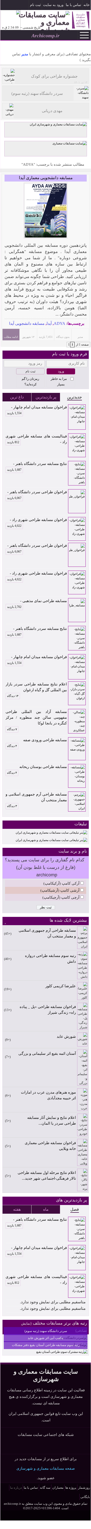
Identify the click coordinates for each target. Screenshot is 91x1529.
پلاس (64, 1446)
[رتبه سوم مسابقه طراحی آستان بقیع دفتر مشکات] (61, 1352)
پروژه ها (70, 1487)
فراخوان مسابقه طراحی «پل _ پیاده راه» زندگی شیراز (48, 1009)
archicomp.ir (12, 1503)
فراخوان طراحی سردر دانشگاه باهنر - (37, 492)
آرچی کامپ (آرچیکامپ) (60, 897)
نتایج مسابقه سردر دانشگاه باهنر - (37, 464)
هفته (17, 1209)
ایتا (55, 1446)
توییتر (45, 1446)
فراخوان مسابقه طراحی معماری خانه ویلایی (50, 1146)
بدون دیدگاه (63, 336)
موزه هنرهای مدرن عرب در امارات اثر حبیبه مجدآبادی (48, 1095)
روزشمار (84, 1487)
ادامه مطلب (11, 336)
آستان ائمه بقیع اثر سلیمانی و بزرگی (47, 1054)
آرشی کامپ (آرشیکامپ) (59, 890)
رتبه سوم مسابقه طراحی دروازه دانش (50, 958)
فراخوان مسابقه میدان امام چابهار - (37, 407)
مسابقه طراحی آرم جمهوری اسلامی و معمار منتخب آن (36, 797)
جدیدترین (74, 397)
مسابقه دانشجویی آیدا (27, 323)
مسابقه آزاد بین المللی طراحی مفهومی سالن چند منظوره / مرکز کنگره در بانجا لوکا (36, 717)
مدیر (24, 54)
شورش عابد (66, 1037)
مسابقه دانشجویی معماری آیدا (46, 177)
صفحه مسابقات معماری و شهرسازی (45, 1468)
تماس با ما (73, 5)
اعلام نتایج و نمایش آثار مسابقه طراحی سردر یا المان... (51, 1120)
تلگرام (4, 6)
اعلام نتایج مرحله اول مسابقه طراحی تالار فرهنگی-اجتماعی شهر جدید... (47, 1175)
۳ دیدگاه (12, 806)
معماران (58, 1487)
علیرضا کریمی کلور (60, 986)
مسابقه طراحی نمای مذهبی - (37, 601)
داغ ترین (17, 397)
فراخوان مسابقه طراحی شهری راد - (37, 520)
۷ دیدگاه (12, 729)
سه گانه (45, 1487)
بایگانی (85, 1497)
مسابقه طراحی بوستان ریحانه (43, 767)
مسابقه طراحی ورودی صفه (45, 740)
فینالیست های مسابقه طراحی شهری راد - (36, 439)
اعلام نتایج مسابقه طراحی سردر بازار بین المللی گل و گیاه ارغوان (36, 687)
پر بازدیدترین (46, 397)
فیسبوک (19, 6)
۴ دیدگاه (12, 746)
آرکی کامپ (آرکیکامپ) (61, 883)
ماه (46, 1209)
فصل (74, 1209)
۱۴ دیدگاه (12, 696)
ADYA (59, 323)
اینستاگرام (12, 6)
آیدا (49, 323)
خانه (86, 5)
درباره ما (16, 1487)
